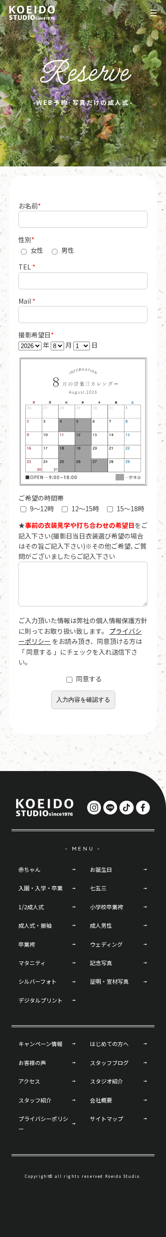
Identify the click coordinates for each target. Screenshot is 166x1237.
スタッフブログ (109, 1062)
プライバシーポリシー (43, 1124)
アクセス (29, 1081)
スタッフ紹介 (35, 1100)
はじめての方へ (109, 1043)
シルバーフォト (37, 981)
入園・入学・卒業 (40, 888)
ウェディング (106, 944)
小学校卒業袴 (106, 907)
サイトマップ (106, 1118)
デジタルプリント (40, 1000)
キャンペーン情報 (40, 1043)
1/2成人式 (31, 907)
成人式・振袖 (35, 925)
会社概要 (101, 1100)
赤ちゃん (29, 869)
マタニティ (32, 963)
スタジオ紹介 (106, 1081)
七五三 (98, 888)
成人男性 (101, 925)
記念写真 (101, 963)
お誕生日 (101, 869)
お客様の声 (32, 1062)
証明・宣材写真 (109, 981)
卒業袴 (26, 944)
